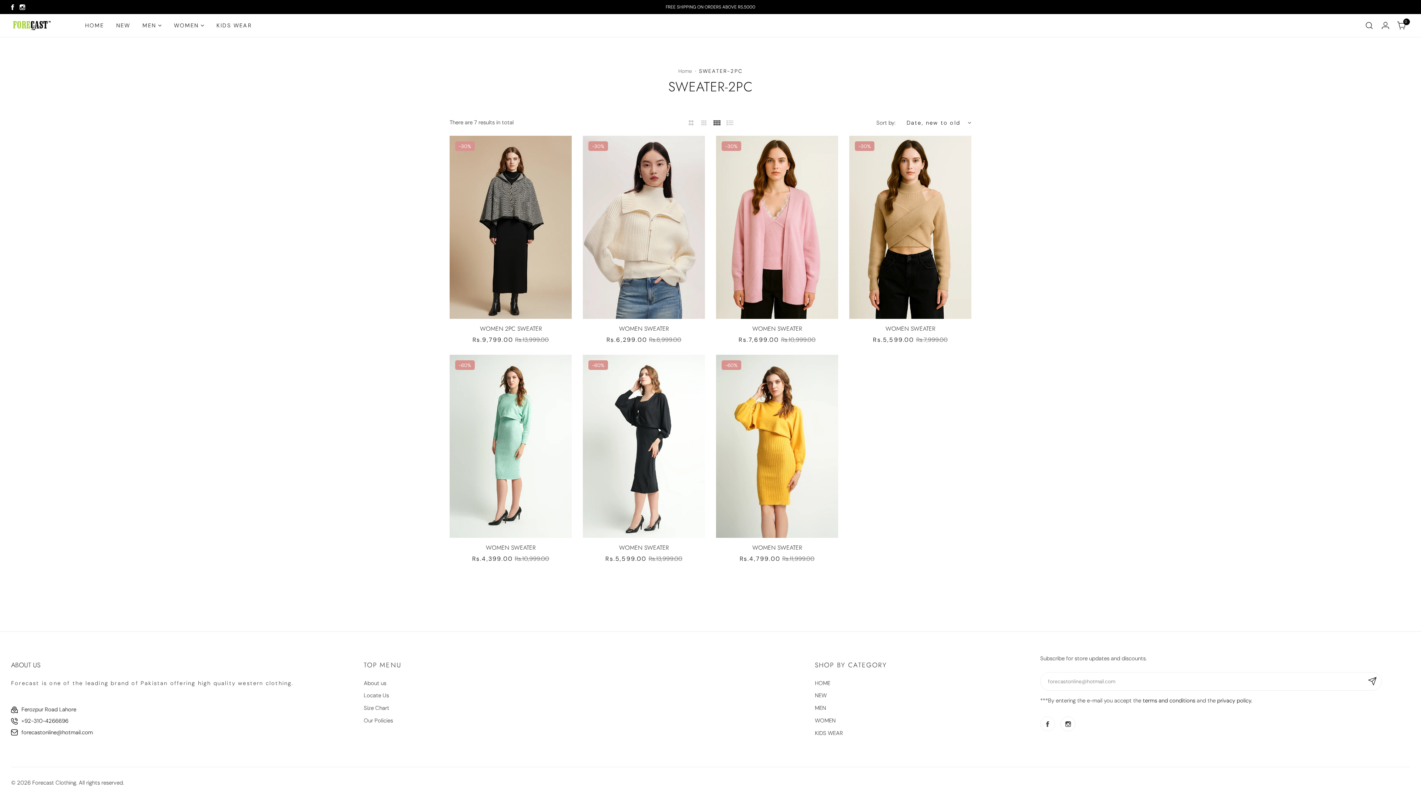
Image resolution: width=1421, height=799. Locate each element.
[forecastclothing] (32, 25)
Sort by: (886, 123)
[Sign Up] (1372, 681)
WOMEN (825, 720)
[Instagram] (22, 7)
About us (375, 683)
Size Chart (376, 708)
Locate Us (376, 695)
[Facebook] (12, 7)
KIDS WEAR (829, 733)
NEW (821, 695)
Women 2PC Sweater (511, 328)
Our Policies (378, 720)
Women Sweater (644, 328)
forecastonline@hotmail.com (57, 732)
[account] (1385, 25)
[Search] (1369, 25)
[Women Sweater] (644, 227)
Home (685, 71)
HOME (822, 683)
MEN (820, 708)
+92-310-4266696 (44, 721)
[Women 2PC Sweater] (511, 227)
